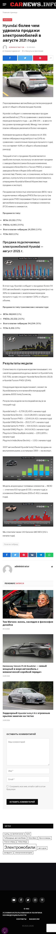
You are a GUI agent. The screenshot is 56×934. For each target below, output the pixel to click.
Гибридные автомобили (15, 838)
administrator (16, 47)
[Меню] (4, 4)
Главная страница (10, 12)
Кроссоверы (44, 838)
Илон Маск (32, 838)
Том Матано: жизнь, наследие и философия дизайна (28, 624)
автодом (42, 848)
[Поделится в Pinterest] (40, 58)
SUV (28, 834)
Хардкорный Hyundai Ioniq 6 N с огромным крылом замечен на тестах (26, 715)
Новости (7, 20)
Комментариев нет (12, 51)
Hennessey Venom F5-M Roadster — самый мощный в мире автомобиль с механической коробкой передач (25, 669)
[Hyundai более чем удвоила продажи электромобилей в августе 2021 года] (28, 80)
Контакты (21, 919)
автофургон (8, 853)
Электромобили (19, 847)
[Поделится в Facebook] (10, 58)
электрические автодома (23, 853)
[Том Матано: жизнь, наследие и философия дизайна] (28, 604)
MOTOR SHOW (18, 834)
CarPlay (7, 834)
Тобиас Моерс (22, 842)
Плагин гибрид (11, 544)
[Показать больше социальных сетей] (50, 58)
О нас (26, 909)
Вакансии (34, 919)
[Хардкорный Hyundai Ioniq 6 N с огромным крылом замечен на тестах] (28, 695)
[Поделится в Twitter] (25, 58)
